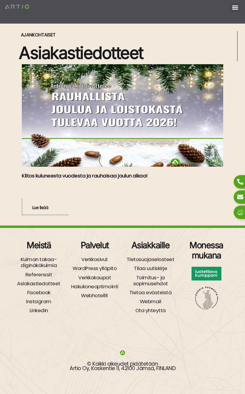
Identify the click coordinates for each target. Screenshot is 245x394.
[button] (235, 7)
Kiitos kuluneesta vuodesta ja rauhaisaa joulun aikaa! (85, 175)
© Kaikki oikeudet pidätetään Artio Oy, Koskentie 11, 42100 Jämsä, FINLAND (122, 366)
